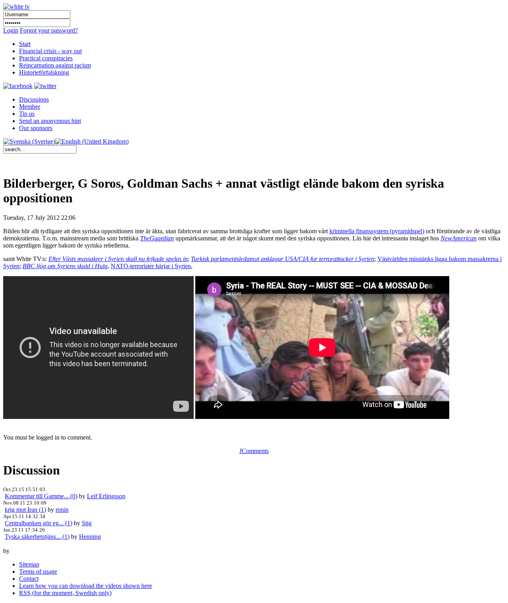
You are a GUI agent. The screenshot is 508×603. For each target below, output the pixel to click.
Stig (87, 523)
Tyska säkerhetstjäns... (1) (37, 536)
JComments (254, 450)
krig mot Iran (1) (25, 509)
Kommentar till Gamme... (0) (41, 496)
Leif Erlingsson (106, 496)
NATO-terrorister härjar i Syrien (151, 266)
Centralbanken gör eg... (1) (38, 523)
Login (10, 30)
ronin (62, 509)
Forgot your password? (49, 30)
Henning (90, 536)
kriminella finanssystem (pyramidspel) (376, 231)
